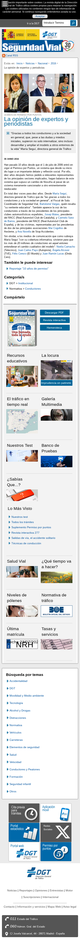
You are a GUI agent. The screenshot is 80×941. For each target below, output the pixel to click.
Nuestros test (19, 516)
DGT (12, 688)
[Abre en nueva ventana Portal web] (24, 851)
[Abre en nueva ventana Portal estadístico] (24, 832)
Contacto (9, 906)
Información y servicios (31, 906)
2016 (53, 63)
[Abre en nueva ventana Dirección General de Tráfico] (50, 34)
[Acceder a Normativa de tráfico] (56, 611)
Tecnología (16, 702)
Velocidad (15, 762)
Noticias (30, 63)
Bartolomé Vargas (50, 204)
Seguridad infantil (20, 784)
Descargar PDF (54, 312)
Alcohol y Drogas (20, 710)
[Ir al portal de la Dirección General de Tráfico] (40, 873)
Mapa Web (54, 906)
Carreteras (16, 739)
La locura (56, 371)
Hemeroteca (54, 327)
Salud (13, 754)
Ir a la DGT (33, 23)
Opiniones (41, 890)
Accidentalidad (18, 680)
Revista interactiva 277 (25, 532)
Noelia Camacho (66, 246)
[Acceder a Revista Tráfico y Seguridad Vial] (38, 46)
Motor (69, 890)
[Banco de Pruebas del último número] (56, 461)
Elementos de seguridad (24, 747)
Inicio (20, 63)
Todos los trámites (22, 522)
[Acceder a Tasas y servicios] (56, 644)
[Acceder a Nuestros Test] (22, 455)
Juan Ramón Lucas (53, 253)
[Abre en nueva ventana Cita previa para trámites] (24, 813)
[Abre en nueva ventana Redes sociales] (55, 832)
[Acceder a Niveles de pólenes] (22, 611)
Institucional (25, 283)
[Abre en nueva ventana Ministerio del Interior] (21, 34)
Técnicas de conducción (26, 543)
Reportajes (26, 890)
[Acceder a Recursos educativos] (22, 376)
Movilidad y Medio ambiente (27, 695)
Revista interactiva (54, 320)
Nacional (43, 63)
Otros (13, 791)
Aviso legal (69, 906)
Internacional (50, 897)
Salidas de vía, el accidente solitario (33, 537)
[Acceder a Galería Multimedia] (56, 414)
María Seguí (59, 193)
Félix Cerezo (19, 253)
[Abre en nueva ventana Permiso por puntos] (55, 851)
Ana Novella (24, 231)
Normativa (16, 725)
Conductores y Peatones (25, 769)
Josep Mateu (51, 214)
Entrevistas (56, 890)
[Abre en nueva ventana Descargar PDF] (21, 328)
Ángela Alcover (60, 250)
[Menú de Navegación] (5, 4)
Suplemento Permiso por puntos (31, 527)
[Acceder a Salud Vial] (22, 571)
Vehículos (15, 732)
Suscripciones (31, 897)
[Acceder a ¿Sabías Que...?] (22, 495)
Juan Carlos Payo (28, 250)
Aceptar (40, 16)
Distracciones (18, 717)
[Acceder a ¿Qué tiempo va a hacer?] (56, 577)
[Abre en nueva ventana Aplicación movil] (55, 813)
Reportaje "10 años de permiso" (29, 268)
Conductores (33, 288)
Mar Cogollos (55, 228)
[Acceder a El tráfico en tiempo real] (22, 421)
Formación (16, 776)
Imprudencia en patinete (56, 382)
